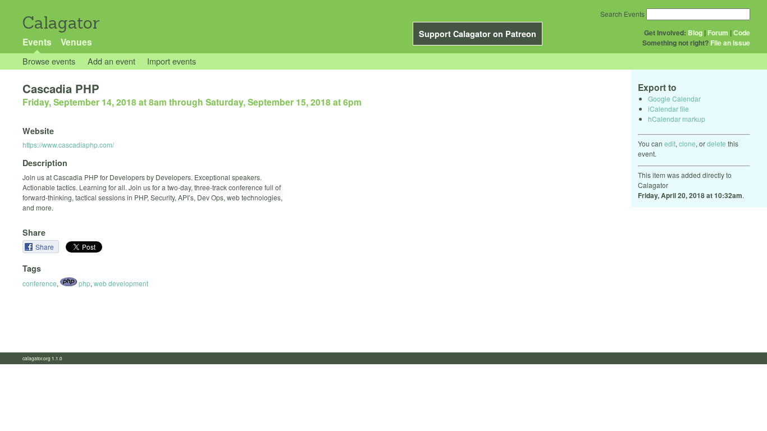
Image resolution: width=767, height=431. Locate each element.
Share (45, 246)
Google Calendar (674, 98)
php (83, 283)
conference (39, 283)
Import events (171, 61)
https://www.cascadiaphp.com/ (68, 144)
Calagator (60, 22)
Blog (695, 32)
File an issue (730, 43)
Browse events (48, 61)
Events (37, 41)
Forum (717, 32)
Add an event (111, 61)
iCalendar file (668, 108)
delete (716, 143)
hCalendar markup (676, 118)
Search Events (622, 14)
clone (687, 143)
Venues (76, 41)
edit (669, 143)
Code (741, 32)
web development (121, 283)
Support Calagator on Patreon (477, 33)
